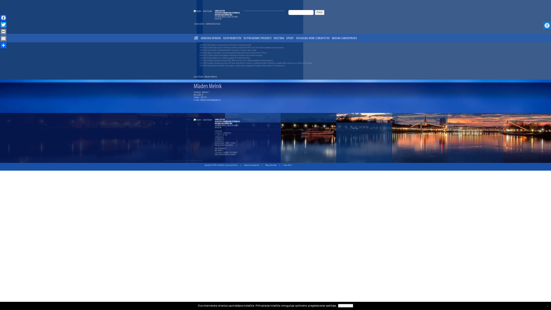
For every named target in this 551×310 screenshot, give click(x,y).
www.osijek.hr (219, 141)
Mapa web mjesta (271, 165)
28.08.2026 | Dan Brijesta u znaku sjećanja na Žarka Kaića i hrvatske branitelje (225, 45)
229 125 (203, 97)
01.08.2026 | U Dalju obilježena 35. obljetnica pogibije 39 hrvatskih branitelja (224, 58)
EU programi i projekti (258, 38)
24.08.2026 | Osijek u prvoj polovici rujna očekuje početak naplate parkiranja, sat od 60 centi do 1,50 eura (233, 53)
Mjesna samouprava (344, 38)
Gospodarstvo (232, 38)
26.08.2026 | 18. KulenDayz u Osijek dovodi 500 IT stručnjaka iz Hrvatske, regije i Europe (227, 50)
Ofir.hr (290, 165)
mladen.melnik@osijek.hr (210, 100)
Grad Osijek (198, 77)
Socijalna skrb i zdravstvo (313, 38)
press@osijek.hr (220, 139)
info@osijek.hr (219, 137)
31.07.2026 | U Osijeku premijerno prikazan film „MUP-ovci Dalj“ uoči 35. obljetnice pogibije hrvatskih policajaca (236, 61)
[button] (547, 25)
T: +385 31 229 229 (221, 135)
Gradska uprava (211, 38)
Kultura (279, 38)
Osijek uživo (199, 24)
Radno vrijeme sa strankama (224, 145)
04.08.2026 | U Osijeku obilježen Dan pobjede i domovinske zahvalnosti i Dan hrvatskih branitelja (230, 55)
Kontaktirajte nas (213, 24)
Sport (290, 38)
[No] (547, 306)
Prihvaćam (345, 305)
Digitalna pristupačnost (251, 165)
